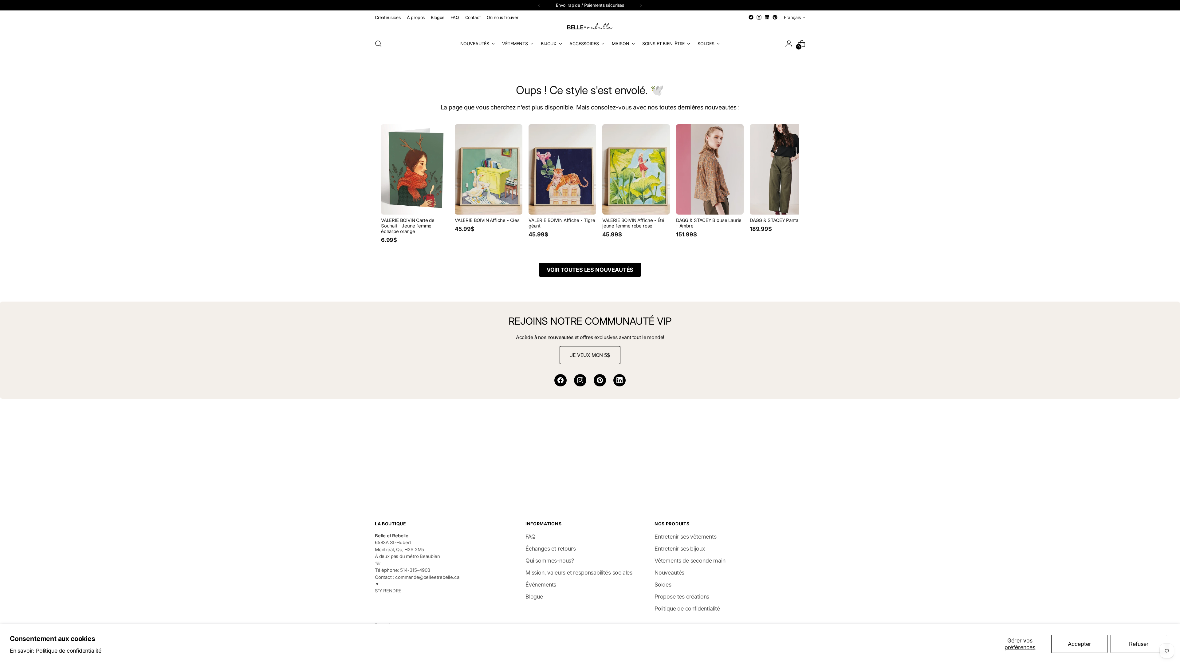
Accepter (1079, 644)
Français (792, 17)
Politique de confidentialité (68, 650)
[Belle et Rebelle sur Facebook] (751, 17)
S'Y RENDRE (388, 591)
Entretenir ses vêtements (686, 536)
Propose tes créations (682, 596)
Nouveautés (669, 572)
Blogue (534, 596)
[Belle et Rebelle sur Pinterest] (775, 17)
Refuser (1139, 644)
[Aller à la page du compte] (789, 44)
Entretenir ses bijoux (680, 548)
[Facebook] (560, 380)
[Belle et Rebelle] (590, 27)
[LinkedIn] (619, 380)
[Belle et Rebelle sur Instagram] (759, 17)
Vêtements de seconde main (690, 560)
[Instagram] (580, 380)
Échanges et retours (550, 548)
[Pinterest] (600, 380)
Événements (540, 584)
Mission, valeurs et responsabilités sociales (578, 572)
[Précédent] (539, 5)
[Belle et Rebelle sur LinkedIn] (767, 17)
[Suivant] (640, 5)
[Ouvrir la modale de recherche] (378, 44)
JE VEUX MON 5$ (590, 355)
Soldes (663, 584)
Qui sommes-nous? (549, 560)
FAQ (530, 536)
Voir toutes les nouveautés (590, 270)
